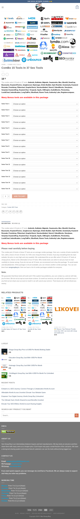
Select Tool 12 (5, 170)
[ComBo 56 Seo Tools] (40, 311)
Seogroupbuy (16, 464)
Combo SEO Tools (14, 64)
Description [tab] (5, 223)
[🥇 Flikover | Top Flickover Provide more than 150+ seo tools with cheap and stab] (66, 311)
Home (3, 64)
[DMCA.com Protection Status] (8, 431)
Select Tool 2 (5, 110)
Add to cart (19, 196)
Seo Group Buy (15, 466)
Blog (17, 513)
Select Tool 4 (5, 122)
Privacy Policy (25, 513)
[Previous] (1, 317)
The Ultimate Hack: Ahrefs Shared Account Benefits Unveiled (22, 400)
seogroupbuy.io (14, 267)
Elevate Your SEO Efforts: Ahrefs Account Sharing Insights (21, 404)
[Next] (78, 317)
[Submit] (77, 415)
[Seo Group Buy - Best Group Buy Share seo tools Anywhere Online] (40, 7)
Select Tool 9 (5, 152)
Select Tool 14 (5, 182)
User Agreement (59, 513)
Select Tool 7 (5, 140)
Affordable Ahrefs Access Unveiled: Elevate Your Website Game (23, 392)
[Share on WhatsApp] (3, 211)
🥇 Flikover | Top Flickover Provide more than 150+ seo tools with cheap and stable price (65, 330)
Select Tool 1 (5, 103)
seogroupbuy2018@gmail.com (17, 461)
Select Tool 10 (5, 158)
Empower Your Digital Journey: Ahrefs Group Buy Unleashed (22, 396)
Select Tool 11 (5, 164)
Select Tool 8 (5, 146)
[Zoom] (4, 60)
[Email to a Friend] (13, 211)
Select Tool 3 (5, 116)
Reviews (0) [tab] (16, 223)
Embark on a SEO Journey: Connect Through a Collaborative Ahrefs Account (27, 389)
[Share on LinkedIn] (20, 211)
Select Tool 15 (5, 188)
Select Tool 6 (5, 134)
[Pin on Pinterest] (17, 211)
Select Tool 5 (5, 128)
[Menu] (2, 7)
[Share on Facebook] (6, 211)
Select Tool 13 (5, 176)
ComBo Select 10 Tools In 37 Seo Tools (13, 329)
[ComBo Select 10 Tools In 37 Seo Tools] (13, 311)
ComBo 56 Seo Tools (34, 329)
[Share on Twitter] (10, 211)
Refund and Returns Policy (42, 513)
